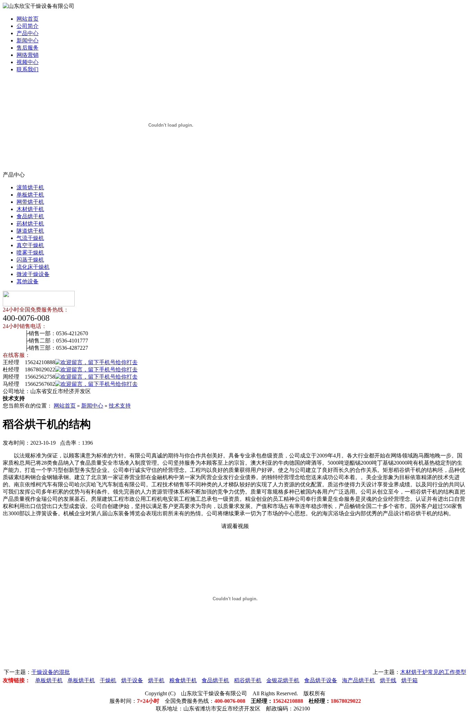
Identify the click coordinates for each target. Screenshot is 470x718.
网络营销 (28, 55)
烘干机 (156, 680)
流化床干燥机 (33, 267)
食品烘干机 (30, 216)
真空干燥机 (30, 245)
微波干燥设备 (33, 274)
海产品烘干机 (358, 680)
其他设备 (28, 281)
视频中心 (28, 62)
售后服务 (28, 48)
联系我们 (28, 69)
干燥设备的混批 (50, 672)
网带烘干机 (30, 202)
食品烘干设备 (320, 680)
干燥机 (108, 680)
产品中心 (28, 33)
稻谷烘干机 (247, 680)
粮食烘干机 (183, 680)
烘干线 (388, 680)
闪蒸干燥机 (30, 260)
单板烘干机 (30, 195)
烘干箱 (409, 680)
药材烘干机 (30, 223)
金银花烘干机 (282, 680)
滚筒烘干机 (30, 187)
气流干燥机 (30, 238)
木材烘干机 (30, 209)
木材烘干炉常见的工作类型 (433, 672)
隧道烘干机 (30, 231)
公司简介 (28, 26)
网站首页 (28, 19)
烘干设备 (132, 680)
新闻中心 (28, 40)
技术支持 (120, 406)
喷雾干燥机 (30, 252)
